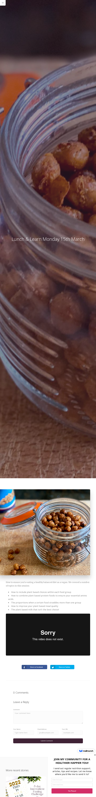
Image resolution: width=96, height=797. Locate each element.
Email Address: (42, 729)
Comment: (16, 709)
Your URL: (65, 729)
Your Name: (17, 729)
